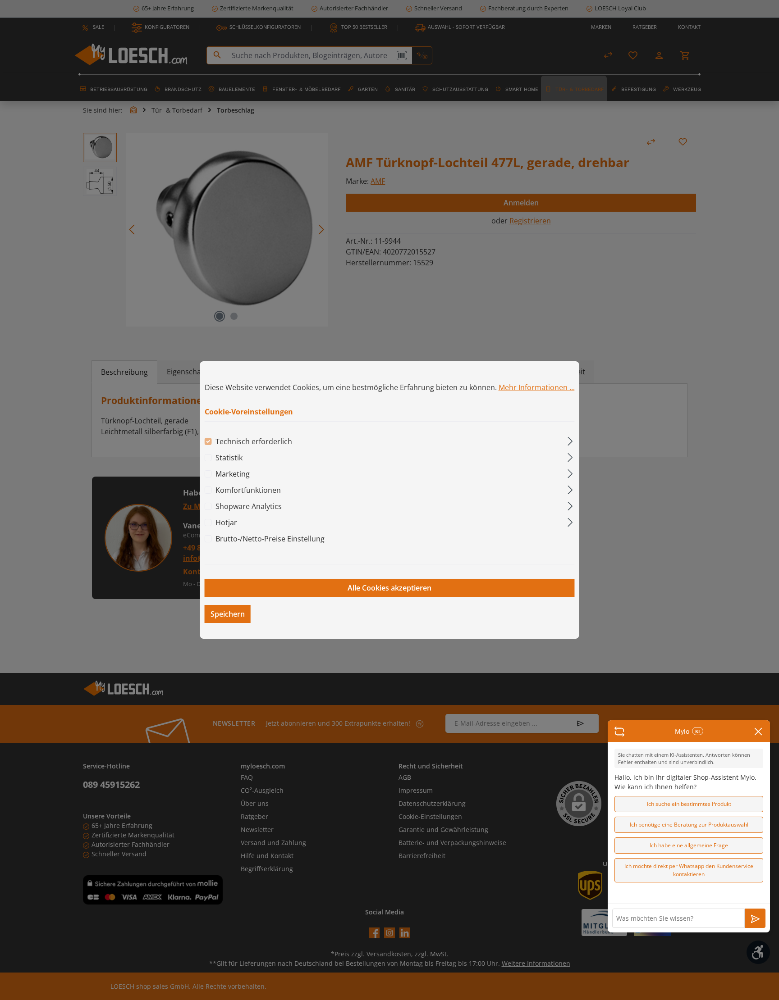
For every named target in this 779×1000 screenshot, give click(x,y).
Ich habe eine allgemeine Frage (689, 845)
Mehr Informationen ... (537, 387)
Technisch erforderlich (253, 441)
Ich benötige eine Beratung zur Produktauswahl (689, 824)
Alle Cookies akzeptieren (389, 588)
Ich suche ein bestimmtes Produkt (689, 804)
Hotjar (226, 522)
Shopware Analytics (248, 506)
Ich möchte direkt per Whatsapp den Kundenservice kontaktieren (688, 870)
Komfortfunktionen (248, 490)
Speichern (228, 614)
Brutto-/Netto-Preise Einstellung (270, 539)
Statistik (229, 458)
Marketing (232, 474)
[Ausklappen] (570, 439)
